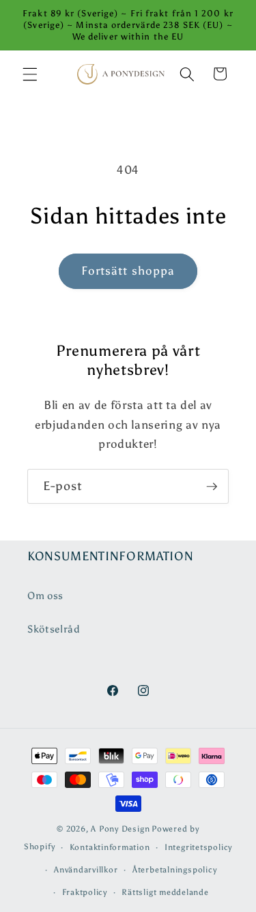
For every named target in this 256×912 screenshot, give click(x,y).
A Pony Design (120, 829)
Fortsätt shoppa (128, 270)
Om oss (45, 595)
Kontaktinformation (110, 847)
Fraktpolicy (84, 892)
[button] (30, 73)
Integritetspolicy (198, 847)
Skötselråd (54, 628)
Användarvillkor (86, 870)
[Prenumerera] (211, 486)
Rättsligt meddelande (165, 892)
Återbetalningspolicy (174, 870)
